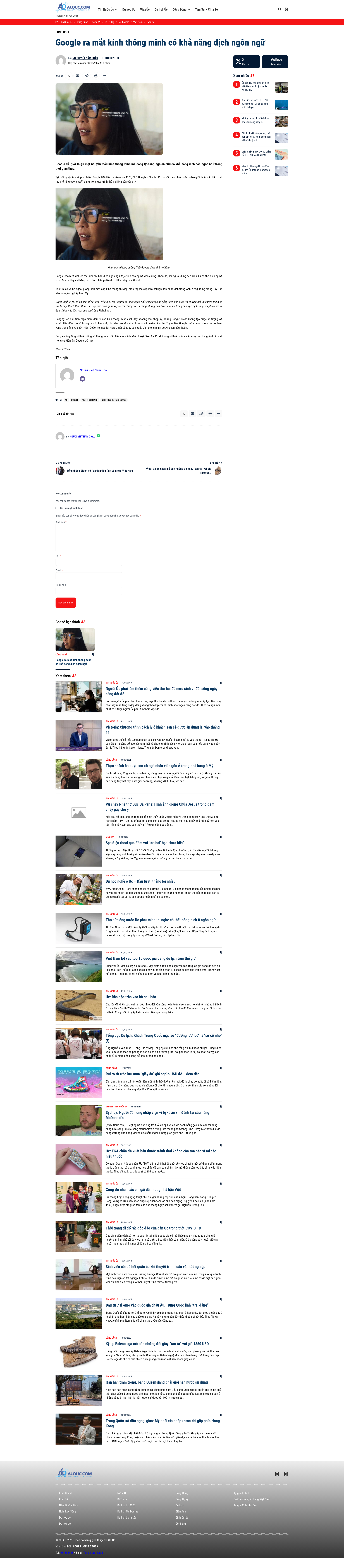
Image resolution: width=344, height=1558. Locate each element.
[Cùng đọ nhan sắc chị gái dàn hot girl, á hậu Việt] (79, 1197)
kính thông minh (90, 400)
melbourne (123, 22)
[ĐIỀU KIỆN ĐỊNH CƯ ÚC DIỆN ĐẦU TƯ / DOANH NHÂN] (281, 154)
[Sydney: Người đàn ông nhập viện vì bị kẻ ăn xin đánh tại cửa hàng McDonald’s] (79, 1120)
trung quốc (82, 22)
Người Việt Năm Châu (85, 58)
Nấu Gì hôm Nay (68, 1505)
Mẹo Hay (110, 837)
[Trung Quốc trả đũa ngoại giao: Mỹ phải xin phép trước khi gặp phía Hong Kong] (79, 1429)
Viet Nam (138, 22)
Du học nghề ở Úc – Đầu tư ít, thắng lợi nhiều (140, 881)
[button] (86, 76)
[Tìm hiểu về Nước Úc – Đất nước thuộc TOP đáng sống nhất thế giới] (281, 105)
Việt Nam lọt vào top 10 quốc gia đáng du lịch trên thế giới (151, 958)
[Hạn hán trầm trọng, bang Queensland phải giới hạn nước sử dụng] (79, 1390)
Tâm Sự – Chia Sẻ (206, 9)
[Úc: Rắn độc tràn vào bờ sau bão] (79, 1005)
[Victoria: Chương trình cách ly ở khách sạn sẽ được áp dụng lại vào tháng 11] (79, 735)
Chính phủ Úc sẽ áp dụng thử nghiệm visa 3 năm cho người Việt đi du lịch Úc (256, 137)
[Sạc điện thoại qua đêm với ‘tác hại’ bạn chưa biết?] (79, 851)
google (74, 400)
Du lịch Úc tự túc (126, 1517)
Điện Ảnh (181, 1511)
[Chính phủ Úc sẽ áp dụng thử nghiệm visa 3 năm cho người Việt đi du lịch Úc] (281, 138)
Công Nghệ (63, 32)
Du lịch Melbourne (127, 1511)
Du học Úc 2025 (126, 1505)
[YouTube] (275, 61)
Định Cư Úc (182, 1517)
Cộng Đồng (180, 9)
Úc (106, 22)
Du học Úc (128, 9)
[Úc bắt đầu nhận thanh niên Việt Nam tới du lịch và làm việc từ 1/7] (281, 87)
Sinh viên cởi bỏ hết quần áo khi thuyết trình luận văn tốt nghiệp (155, 1266)
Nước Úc (122, 1493)
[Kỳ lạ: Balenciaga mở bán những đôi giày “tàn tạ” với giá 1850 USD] (79, 1351)
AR (66, 400)
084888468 (66, 1552)
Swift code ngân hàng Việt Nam (252, 1499)
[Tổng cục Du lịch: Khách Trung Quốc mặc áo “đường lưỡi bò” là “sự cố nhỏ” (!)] (79, 1043)
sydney (150, 22)
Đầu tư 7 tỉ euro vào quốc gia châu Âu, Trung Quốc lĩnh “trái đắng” (157, 1305)
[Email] (77, 76)
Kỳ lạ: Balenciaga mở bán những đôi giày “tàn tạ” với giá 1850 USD (157, 1343)
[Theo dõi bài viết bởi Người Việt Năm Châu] (61, 60)
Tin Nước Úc (106, 9)
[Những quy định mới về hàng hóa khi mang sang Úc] (281, 121)
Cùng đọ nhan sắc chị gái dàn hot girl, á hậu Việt (143, 1189)
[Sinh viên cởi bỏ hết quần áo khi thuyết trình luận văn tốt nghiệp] (79, 1274)
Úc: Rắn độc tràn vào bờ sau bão (131, 997)
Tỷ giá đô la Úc (242, 1493)
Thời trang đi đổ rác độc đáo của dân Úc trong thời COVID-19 (153, 1228)
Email (59, 570)
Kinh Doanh (65, 1493)
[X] (246, 61)
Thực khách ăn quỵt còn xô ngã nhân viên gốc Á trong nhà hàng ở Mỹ (159, 765)
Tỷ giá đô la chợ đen (245, 1505)
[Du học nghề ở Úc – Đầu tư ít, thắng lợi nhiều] (79, 889)
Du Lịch (180, 1505)
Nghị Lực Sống (67, 1511)
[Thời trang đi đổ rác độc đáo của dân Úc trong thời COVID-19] (79, 1236)
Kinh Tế (63, 1499)
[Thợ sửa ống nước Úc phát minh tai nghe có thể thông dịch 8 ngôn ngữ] (79, 928)
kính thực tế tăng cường (114, 400)
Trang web (61, 584)
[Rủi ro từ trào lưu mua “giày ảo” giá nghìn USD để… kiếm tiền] (79, 1082)
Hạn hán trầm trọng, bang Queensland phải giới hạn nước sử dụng (157, 1382)
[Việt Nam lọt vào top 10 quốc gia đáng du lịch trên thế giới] (79, 966)
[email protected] (94, 1552)
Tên (58, 555)
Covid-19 (96, 22)
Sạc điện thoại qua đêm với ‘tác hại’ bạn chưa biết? (145, 843)
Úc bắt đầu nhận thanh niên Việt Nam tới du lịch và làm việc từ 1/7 (255, 86)
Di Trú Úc (122, 1499)
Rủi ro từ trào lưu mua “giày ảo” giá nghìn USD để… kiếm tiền (153, 1074)
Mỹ (112, 22)
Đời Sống (181, 1523)
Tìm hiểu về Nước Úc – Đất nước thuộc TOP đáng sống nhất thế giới (255, 104)
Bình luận (61, 522)
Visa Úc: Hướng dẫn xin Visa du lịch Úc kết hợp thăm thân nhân (256, 170)
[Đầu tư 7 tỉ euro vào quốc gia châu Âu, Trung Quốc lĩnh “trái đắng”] (79, 1313)
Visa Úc (145, 9)
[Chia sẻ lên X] (69, 76)
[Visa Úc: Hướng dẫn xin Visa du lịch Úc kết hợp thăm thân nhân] (281, 171)
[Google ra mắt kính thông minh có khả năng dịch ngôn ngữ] (75, 639)
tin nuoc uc (67, 22)
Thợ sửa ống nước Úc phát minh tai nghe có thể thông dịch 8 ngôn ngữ (161, 920)
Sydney (109, 1106)
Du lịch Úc (161, 9)
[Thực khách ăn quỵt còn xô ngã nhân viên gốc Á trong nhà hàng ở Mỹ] (79, 773)
